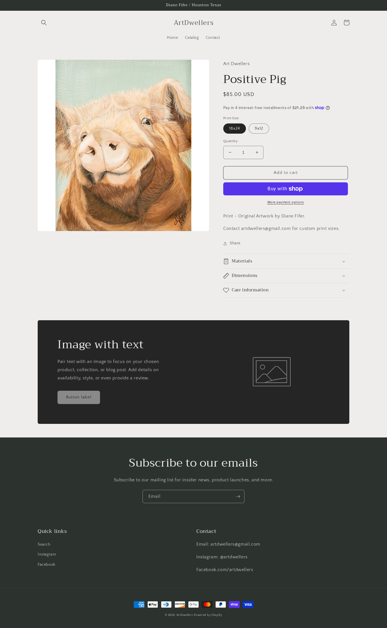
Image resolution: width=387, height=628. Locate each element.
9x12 (259, 128)
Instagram (47, 554)
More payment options (285, 202)
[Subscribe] (238, 496)
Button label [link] (79, 397)
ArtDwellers (185, 615)
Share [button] (235, 243)
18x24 (234, 128)
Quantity (230, 141)
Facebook (47, 564)
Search (44, 544)
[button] (44, 22)
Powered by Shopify (208, 615)
